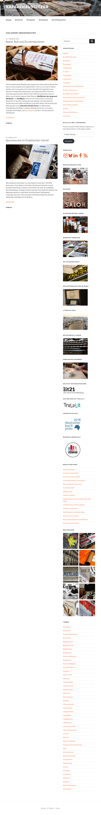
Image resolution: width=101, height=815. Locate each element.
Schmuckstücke (68, 752)
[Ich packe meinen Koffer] (87, 541)
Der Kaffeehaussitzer (59, 20)
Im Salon (66, 72)
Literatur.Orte (67, 79)
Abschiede (66, 627)
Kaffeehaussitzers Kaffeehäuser (73, 101)
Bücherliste (19, 20)
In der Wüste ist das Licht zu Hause (74, 480)
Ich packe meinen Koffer (71, 473)
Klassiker (66, 700)
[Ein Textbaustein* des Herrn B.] (87, 558)
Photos (51, 808)
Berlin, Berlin (67, 638)
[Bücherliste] (71, 575)
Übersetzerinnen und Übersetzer (73, 86)
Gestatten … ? (67, 671)
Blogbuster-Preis (68, 645)
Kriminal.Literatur (68, 704)
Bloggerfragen (67, 649)
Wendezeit (66, 778)
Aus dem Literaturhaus (70, 90)
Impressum (66, 116)
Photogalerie (30, 20)
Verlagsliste (66, 83)
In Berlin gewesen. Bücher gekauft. (74, 505)
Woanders (66, 781)
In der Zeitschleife (68, 488)
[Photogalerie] (87, 592)
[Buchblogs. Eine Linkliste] (71, 558)
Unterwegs (66, 770)
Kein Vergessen (68, 697)
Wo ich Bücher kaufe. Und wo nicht (74, 97)
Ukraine (65, 767)
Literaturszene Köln (69, 726)
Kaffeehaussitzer (27, 7)
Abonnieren (68, 141)
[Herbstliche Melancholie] (71, 541)
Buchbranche (67, 653)
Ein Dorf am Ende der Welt (71, 477)
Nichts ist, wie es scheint (70, 516)
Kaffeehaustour (68, 689)
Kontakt (65, 108)
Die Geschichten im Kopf (71, 523)
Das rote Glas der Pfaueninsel (72, 484)
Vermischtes (67, 774)
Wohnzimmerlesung (69, 785)
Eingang (8, 20)
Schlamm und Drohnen (70, 508)
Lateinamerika (67, 708)
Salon (65, 748)
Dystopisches (67, 660)
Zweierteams (67, 789)
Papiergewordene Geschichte (72, 745)
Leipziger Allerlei (68, 711)
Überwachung (67, 763)
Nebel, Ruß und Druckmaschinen (25, 41)
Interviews (66, 678)
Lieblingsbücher (68, 719)
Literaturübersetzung (69, 730)
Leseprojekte (67, 75)
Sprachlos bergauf (69, 469)
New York (66, 737)
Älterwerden (67, 630)
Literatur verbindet (69, 495)
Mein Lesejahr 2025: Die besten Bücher (75, 519)
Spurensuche (29, 110)
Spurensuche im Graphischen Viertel (27, 140)
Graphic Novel (67, 675)
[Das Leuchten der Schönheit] (71, 608)
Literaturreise (67, 722)
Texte (58, 808)
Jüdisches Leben (68, 686)
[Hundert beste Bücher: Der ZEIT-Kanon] (87, 575)
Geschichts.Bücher (69, 667)
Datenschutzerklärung (70, 112)
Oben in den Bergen (69, 741)
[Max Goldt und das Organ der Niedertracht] (87, 608)
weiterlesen (10, 118)
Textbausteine (43, 20)
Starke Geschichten (69, 756)
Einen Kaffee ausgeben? (70, 105)
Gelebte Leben (67, 491)
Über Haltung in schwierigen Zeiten (74, 512)
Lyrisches (66, 734)
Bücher (43, 808)
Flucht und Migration (69, 664)
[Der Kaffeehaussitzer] (71, 592)
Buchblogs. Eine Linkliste (71, 94)
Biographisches (68, 642)
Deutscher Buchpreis (69, 656)
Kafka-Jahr (66, 693)
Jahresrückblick (68, 682)
